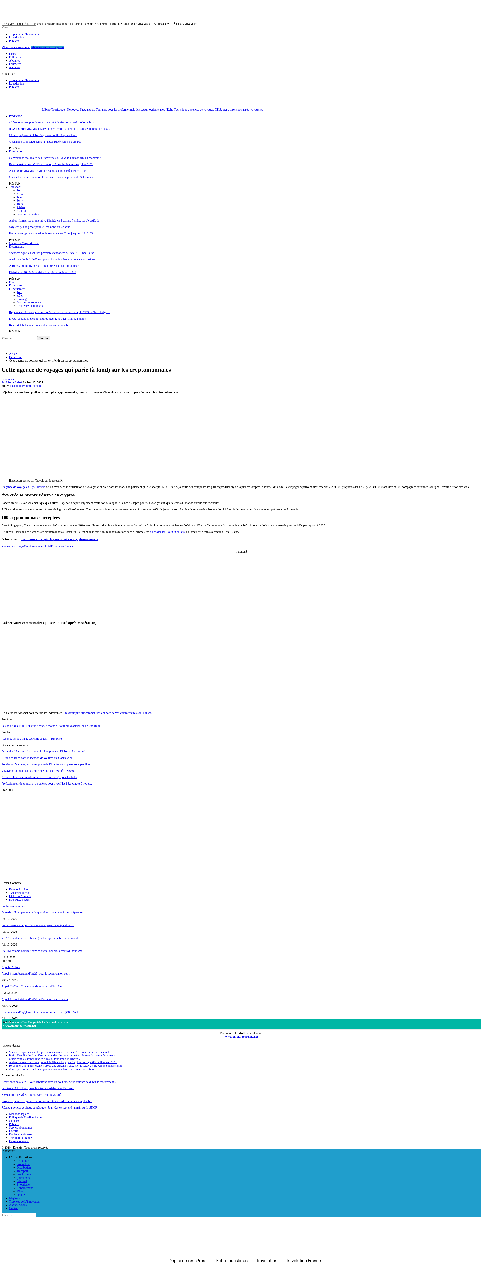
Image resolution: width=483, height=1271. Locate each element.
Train (20, 203)
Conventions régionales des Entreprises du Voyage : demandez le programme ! (55, 157)
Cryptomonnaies (34, 546)
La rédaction (16, 37)
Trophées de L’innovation (24, 1201)
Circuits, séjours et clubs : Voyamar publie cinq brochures (43, 135)
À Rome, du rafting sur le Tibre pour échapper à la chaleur (43, 265)
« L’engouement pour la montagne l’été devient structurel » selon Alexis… (53, 122)
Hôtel (20, 295)
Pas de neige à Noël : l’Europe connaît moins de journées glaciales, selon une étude (51, 725)
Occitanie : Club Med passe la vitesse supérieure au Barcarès (45, 141)
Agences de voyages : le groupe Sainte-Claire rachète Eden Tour (47, 170)
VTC (20, 193)
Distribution (16, 151)
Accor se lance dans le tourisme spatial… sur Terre (32, 738)
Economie (23, 1160)
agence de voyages (13, 546)
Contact (13, 1208)
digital (47, 546)
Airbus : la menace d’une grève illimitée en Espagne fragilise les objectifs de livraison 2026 (63, 1062)
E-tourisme (15, 285)
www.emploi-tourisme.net (19, 1025)
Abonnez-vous (18, 1204)
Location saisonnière (29, 302)
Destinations (16, 246)
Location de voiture (28, 214)
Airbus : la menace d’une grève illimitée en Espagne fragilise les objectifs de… (55, 220)
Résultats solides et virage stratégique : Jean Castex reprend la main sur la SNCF (49, 1107)
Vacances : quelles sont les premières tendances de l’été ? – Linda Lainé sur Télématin (60, 1052)
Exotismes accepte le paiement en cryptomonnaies (59, 539)
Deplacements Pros (20, 1134)
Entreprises (23, 1177)
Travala (68, 546)
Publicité (14, 40)
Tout (19, 190)
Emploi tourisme (19, 1141)
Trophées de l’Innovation (24, 34)
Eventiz (13, 1131)
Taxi (19, 197)
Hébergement (17, 288)
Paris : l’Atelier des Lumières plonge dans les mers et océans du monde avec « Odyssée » (62, 1055)
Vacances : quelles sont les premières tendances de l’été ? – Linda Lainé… (53, 253)
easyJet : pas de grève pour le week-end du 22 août (39, 227)
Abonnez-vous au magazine (47, 47)
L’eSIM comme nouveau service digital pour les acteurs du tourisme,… (44, 950)
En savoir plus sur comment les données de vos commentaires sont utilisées (107, 713)
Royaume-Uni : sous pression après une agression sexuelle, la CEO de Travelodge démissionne (65, 1065)
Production (15, 116)
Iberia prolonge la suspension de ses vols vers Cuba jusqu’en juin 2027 (51, 233)
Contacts (14, 1120)
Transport (14, 186)
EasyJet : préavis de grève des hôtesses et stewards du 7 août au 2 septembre (47, 1101)
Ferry (20, 200)
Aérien (21, 207)
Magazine (15, 1198)
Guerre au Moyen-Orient (24, 243)
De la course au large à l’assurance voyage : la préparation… (38, 925)
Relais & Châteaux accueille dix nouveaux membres (40, 325)
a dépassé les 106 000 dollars (167, 531)
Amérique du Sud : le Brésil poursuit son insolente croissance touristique (52, 259)
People (21, 1194)
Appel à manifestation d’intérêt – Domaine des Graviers (35, 999)
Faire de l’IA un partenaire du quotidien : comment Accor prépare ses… (44, 912)
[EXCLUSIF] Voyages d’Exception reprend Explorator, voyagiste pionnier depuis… (59, 128)
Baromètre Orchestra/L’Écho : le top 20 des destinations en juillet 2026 (51, 164)
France (13, 282)
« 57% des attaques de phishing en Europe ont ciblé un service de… (42, 938)
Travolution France (20, 1137)
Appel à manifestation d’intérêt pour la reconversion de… (36, 973)
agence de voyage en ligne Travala (24, 487)
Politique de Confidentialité (25, 1117)
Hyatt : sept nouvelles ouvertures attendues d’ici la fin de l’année (47, 318)
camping (22, 299)
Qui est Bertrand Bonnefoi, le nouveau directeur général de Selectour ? (51, 177)
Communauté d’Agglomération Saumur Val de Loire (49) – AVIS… (42, 1012)
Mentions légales (19, 1114)
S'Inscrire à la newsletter (16, 47)
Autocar (21, 210)
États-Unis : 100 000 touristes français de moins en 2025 (42, 272)
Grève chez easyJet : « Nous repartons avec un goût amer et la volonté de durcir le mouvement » (59, 1081)
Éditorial (22, 1181)
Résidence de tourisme (30, 305)
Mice (20, 1191)
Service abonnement (21, 1127)
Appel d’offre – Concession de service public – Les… (34, 986)
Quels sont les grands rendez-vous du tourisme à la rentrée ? (44, 1058)
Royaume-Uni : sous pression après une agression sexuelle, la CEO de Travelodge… (59, 312)
